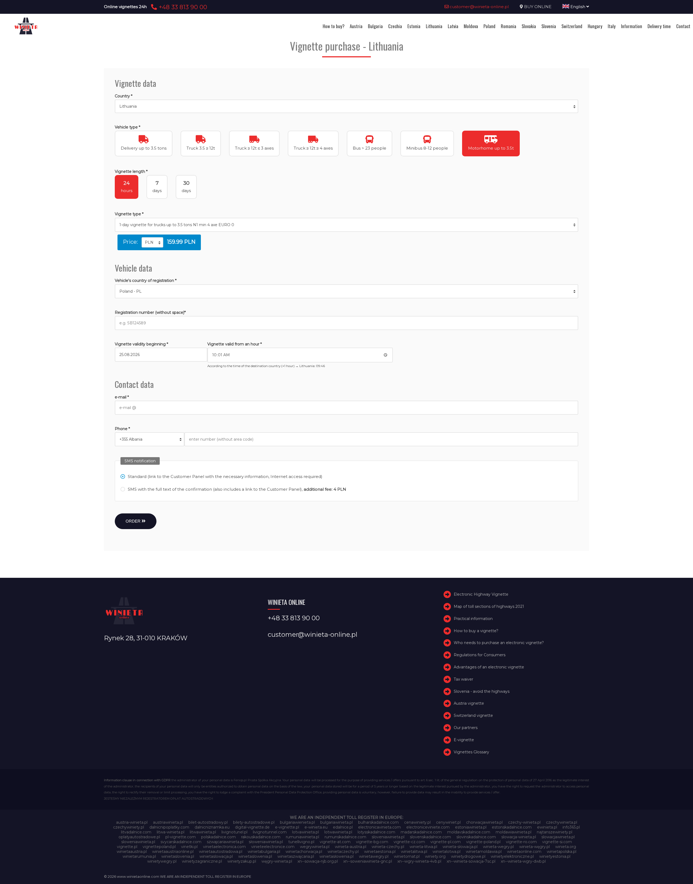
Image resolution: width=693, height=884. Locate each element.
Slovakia (529, 26)
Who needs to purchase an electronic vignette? (499, 642)
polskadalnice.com (218, 836)
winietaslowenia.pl (255, 856)
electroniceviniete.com (428, 827)
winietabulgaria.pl (264, 851)
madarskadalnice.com (421, 832)
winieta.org (565, 846)
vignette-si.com (557, 841)
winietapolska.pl (561, 851)
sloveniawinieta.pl (388, 836)
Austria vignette (469, 703)
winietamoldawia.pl (484, 851)
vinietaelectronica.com (224, 846)
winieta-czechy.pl (388, 846)
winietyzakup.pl (241, 861)
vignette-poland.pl (483, 841)
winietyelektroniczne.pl (512, 856)
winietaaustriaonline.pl (173, 851)
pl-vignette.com (180, 836)
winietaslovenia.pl (177, 856)
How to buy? (333, 26)
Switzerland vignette (473, 715)
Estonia (413, 26)
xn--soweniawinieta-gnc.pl (367, 861)
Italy (612, 26)
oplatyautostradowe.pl (139, 836)
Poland (489, 26)
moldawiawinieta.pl (513, 832)
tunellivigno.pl (301, 841)
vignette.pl (127, 846)
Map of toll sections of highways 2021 (489, 606)
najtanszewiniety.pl (554, 832)
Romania (508, 26)
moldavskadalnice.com (468, 832)
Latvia (453, 26)
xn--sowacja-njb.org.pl (318, 861)
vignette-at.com (335, 841)
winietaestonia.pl (379, 851)
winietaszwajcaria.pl (295, 856)
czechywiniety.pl (128, 827)
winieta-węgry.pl (534, 846)
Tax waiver (463, 679)
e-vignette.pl (287, 827)
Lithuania (434, 26)
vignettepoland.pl (159, 846)
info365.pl (571, 827)
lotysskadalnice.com (376, 832)
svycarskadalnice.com (181, 841)
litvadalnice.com (136, 832)
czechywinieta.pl (561, 822)
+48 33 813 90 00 (182, 7)
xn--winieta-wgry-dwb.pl (523, 861)
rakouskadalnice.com (260, 836)
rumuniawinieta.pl (302, 836)
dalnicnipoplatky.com (169, 827)
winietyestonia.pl (554, 856)
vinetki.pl (189, 846)
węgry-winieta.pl (276, 861)
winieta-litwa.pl (423, 846)
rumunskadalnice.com (345, 836)
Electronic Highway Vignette (481, 594)
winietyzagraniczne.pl (202, 861)
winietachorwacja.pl (304, 851)
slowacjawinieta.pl (558, 836)
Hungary (595, 26)
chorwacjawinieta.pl (484, 822)
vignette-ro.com (521, 841)
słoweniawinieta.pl (266, 841)
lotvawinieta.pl (305, 832)
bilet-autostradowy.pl (208, 822)
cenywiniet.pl (448, 822)
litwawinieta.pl (203, 832)
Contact (683, 26)
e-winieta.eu (316, 827)
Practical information (473, 618)
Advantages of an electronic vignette (489, 667)
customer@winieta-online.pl (479, 6)
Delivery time (659, 26)
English (577, 6)
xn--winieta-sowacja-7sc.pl (471, 861)
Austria (356, 26)
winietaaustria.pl (132, 851)
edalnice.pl (343, 827)
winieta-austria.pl (350, 846)
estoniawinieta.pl (470, 827)
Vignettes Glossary (471, 752)
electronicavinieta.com (379, 827)
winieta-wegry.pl (498, 846)
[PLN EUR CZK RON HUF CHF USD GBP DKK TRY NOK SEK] (152, 242)
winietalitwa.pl (414, 851)
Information (631, 26)
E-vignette (464, 739)
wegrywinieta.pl (314, 846)
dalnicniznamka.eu (212, 827)
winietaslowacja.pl (216, 856)
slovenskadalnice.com (430, 836)
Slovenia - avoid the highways (481, 691)
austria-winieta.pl (132, 822)
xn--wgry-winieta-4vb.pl (419, 861)
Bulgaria (375, 26)
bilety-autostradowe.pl (253, 822)
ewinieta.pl (547, 827)
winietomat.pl (407, 856)
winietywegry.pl (161, 861)
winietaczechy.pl (343, 851)
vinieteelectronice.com (273, 846)
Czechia (395, 26)
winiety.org (435, 856)
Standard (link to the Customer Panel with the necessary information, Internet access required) (225, 476)
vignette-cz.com (409, 841)
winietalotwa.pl (446, 851)
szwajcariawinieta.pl (225, 841)
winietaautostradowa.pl (220, 851)
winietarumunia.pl (139, 856)
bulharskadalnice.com (378, 822)
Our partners (466, 727)
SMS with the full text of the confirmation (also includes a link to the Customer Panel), (237, 489)
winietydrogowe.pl (468, 856)
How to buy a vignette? (476, 630)
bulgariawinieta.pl (336, 822)
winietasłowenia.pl (336, 856)
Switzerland (571, 26)
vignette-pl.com (445, 841)
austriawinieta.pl (168, 822)
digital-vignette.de (252, 827)
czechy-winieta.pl (524, 822)
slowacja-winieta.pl (518, 836)
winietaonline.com (524, 851)
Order (134, 521)
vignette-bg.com (372, 841)
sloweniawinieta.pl (138, 841)
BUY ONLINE (537, 6)
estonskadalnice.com (512, 827)
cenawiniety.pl (417, 822)
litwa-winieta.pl (170, 832)
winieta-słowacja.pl (460, 846)
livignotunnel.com (270, 832)
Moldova (471, 26)
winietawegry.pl (373, 856)
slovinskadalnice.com (476, 836)
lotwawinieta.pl (338, 832)
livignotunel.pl (234, 832)
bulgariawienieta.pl (297, 822)
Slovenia (548, 26)
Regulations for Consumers (479, 654)
